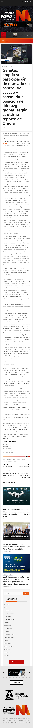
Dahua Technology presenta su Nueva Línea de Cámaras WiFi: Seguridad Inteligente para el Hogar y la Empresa (9, 471)
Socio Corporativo (9, 646)
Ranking (5, 461)
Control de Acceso (10, 459)
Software (19, 461)
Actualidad (4, 66)
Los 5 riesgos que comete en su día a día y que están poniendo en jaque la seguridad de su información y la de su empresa (16, 580)
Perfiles (6, 640)
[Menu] (6, 41)
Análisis (6, 607)
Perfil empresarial (9, 637)
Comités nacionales (9, 613)
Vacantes (6, 655)
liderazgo (24, 459)
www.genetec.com (11, 419)
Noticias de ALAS (9, 634)
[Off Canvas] (2, 1)
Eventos (6, 622)
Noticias (10, 66)
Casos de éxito (8, 610)
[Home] (3, 40)
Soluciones (7, 649)
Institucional (7, 625)
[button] (6, 41)
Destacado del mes (9, 619)
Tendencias (7, 652)
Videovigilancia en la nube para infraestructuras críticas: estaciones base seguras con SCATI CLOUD (24, 471)
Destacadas (11, 507)
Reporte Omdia (12, 461)
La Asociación (8, 628)
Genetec (18, 459)
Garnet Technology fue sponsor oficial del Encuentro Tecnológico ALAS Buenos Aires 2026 (16, 546)
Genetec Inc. (6, 143)
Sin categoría (8, 643)
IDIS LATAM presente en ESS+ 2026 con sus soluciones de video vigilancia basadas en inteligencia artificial (16, 513)
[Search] (31, 40)
